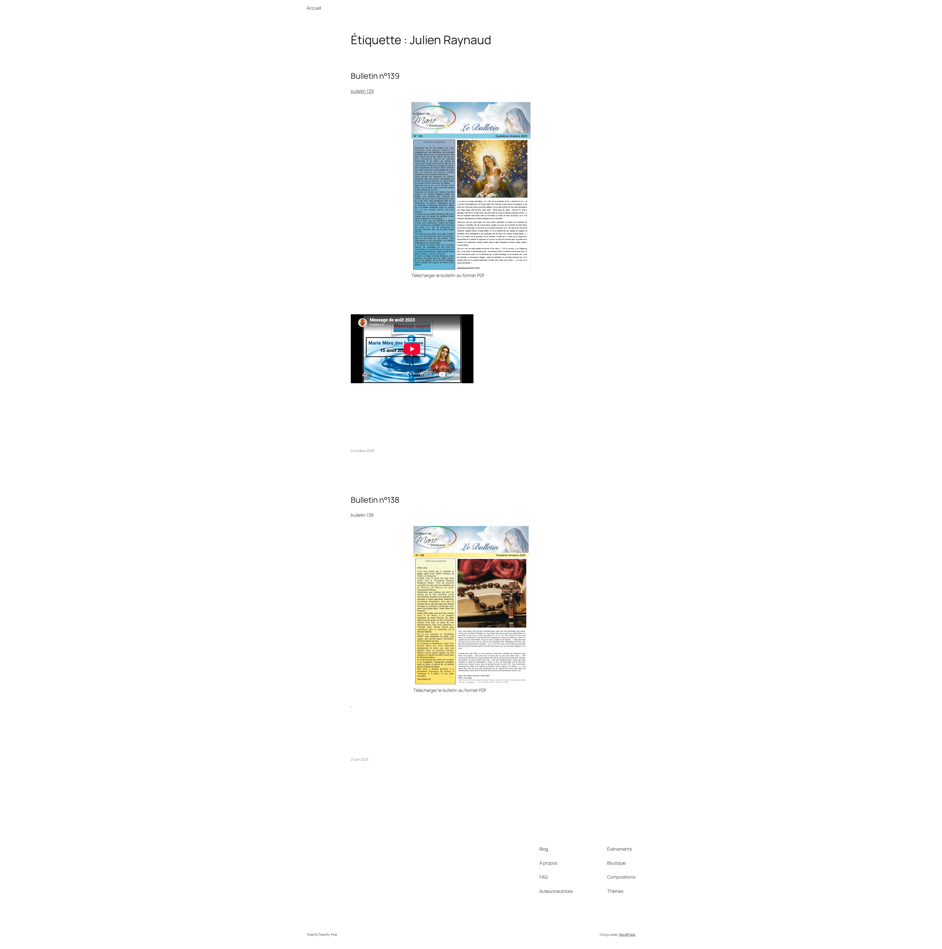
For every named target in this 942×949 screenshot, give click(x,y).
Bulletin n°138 (375, 499)
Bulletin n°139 (375, 75)
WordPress (627, 934)
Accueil (314, 8)
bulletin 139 (362, 91)
